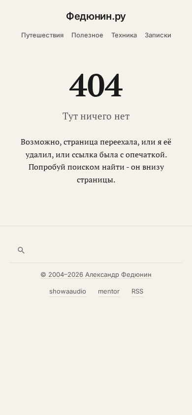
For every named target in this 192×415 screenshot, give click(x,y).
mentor (109, 291)
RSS (137, 291)
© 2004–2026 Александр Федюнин (96, 274)
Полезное (87, 35)
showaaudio (67, 291)
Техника (124, 35)
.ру (96, 16)
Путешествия (42, 35)
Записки (158, 35)
